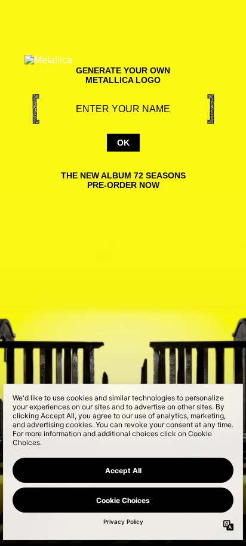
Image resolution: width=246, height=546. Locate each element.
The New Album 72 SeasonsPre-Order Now (123, 180)
